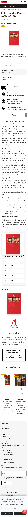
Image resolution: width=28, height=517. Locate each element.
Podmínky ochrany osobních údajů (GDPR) (12, 445)
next (26, 384)
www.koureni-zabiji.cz (14, 358)
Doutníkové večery (6, 450)
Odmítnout (7, 513)
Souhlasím (20, 513)
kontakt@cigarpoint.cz (11, 492)
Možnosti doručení (6, 66)
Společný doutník (6, 457)
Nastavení (13, 508)
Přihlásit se (7, 483)
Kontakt (3, 434)
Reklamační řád (5, 441)
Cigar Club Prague (6, 448)
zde (23, 505)
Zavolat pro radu (22, 6)
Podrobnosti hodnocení (7, 21)
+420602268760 (10, 495)
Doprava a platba (6, 432)
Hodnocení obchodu (6, 439)
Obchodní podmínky (6, 443)
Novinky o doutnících (7, 459)
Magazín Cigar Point (6, 452)
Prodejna (3, 436)
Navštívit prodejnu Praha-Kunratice (9, 6)
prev (1, 384)
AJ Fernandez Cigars (10, 23)
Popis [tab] (14, 115)
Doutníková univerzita (7, 454)
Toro (14, 123)
